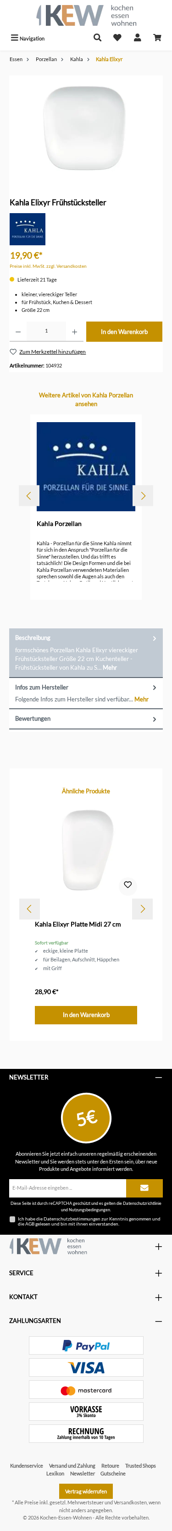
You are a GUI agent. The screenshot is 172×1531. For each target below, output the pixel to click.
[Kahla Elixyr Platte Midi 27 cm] (86, 851)
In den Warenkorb (124, 331)
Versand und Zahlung (72, 1466)
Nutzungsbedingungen (89, 1209)
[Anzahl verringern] (18, 332)
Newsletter (82, 1473)
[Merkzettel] (117, 38)
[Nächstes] (143, 496)
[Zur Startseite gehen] (86, 15)
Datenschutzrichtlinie (142, 1203)
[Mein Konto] (138, 38)
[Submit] (144, 1188)
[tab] (86, 653)
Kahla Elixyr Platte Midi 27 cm (78, 924)
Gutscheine (113, 1473)
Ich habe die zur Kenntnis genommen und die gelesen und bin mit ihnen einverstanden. (89, 1221)
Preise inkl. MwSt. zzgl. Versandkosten (48, 266)
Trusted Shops (140, 1466)
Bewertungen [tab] (32, 718)
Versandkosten (130, 1502)
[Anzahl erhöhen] (74, 332)
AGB (29, 1223)
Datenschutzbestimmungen (72, 1218)
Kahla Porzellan (59, 523)
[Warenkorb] (157, 38)
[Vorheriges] (29, 496)
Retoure (110, 1466)
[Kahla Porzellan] (27, 229)
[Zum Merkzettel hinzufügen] (128, 886)
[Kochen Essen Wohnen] (48, 1246)
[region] (86, 127)
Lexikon (55, 1473)
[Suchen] (98, 38)
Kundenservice (26, 1466)
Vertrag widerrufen (86, 1491)
